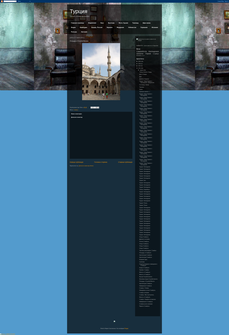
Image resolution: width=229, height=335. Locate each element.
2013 (139, 66)
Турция (78, 11)
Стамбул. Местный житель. (146, 294)
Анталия (138, 55)
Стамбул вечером (144, 292)
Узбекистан (132, 27)
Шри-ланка (146, 23)
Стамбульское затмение (145, 304)
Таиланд (135, 23)
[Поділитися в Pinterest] (98, 107)
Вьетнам (111, 23)
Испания (155, 27)
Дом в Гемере (143, 74)
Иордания (120, 27)
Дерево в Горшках (144, 79)
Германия (144, 27)
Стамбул (75, 110)
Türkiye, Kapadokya (144, 189)
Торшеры (141, 87)
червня (142, 70)
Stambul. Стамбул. (144, 270)
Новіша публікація (76, 162)
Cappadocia (141, 51)
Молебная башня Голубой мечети (148, 279)
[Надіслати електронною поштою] (91, 107)
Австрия (84, 32)
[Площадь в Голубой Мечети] (101, 99)
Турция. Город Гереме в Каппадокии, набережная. (146, 81)
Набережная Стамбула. (145, 285)
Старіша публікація (125, 162)
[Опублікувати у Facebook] (96, 107)
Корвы (141, 89)
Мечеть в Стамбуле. (144, 272)
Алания (143, 55)
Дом (140, 76)
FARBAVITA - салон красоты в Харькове (147, 45)
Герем (148, 54)
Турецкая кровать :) (144, 91)
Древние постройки (144, 239)
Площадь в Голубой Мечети (146, 281)
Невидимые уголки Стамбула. (147, 290)
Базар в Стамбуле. (144, 267)
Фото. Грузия (123, 23)
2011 (139, 68)
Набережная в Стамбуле (146, 301)
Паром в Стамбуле (144, 306)
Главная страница (77, 23)
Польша (74, 32)
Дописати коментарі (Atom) (86, 165)
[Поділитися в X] (95, 107)
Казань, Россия (96, 27)
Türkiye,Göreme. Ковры (145, 72)
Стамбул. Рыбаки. (144, 288)
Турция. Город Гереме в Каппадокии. (145, 94)
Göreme (139, 54)
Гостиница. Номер (144, 84)
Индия (73, 27)
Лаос (102, 23)
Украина (109, 27)
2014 (139, 63)
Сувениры (142, 261)
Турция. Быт (142, 180)
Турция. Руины (143, 203)
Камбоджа (83, 27)
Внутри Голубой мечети (145, 276)
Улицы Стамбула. (144, 237)
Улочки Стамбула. (144, 241)
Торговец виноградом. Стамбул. (148, 250)
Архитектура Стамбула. (145, 255)
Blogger (126, 328)
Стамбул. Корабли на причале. (147, 299)
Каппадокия (154, 51)
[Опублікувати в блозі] (93, 107)
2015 (139, 61)
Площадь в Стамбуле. (145, 252)
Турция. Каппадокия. (144, 167)
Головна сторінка (100, 162)
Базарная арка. (143, 259)
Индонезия (92, 23)
